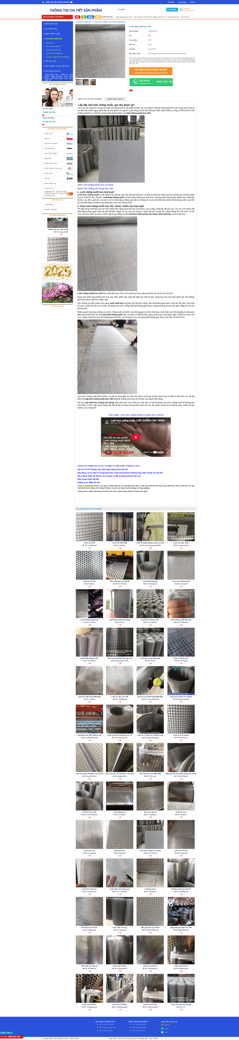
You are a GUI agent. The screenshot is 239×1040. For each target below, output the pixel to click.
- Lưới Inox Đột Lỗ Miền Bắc (53, 53)
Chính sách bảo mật (106, 1030)
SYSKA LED (48, 133)
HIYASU (47, 178)
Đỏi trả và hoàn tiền (138, 1030)
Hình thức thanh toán (139, 1027)
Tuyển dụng (182, 2)
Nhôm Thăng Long (50, 183)
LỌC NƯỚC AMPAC (51, 153)
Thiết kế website (74, 1038)
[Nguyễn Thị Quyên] (43, 122)
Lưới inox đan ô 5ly (145, 17)
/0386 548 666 (63, 2)
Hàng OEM (47, 158)
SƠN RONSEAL (49, 148)
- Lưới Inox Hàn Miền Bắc (53, 46)
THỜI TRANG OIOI (50, 163)
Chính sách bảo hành (106, 1024)
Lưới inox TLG (49, 188)
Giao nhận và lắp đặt (139, 1024)
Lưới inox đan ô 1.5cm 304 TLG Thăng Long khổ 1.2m (121, 17)
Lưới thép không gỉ (185, 17)
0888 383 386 (51, 2)
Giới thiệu (171, 2)
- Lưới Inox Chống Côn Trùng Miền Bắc (57, 57)
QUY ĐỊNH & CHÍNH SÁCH (105, 1022)
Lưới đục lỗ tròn (157, 17)
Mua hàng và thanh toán (107, 1027)
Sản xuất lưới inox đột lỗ (170, 17)
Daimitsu (47, 138)
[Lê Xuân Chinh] (43, 113)
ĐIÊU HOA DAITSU (51, 143)
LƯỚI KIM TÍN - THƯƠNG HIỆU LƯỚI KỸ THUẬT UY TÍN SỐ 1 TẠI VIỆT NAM (55, 193)
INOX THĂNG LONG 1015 (53, 168)
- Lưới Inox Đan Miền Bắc (53, 50)
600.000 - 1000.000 (51, 210)
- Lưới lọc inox (49, 43)
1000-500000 (49, 205)
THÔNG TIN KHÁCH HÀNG (138, 1022)
